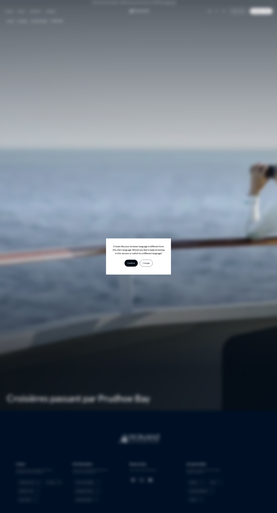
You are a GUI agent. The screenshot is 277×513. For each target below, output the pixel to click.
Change (146, 263)
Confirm (131, 263)
